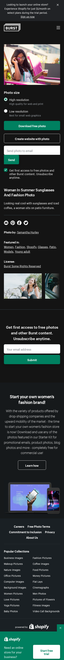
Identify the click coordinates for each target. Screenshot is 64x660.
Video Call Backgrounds (46, 611)
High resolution (19, 100)
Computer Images (14, 581)
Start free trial (46, 652)
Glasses (43, 246)
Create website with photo (32, 138)
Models (8, 251)
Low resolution (18, 111)
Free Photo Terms (39, 526)
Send (11, 159)
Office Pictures (12, 575)
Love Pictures (11, 599)
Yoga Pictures (11, 605)
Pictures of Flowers (44, 599)
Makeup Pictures (13, 563)
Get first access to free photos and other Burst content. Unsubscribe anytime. (31, 173)
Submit (32, 359)
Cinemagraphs (41, 587)
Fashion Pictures (42, 558)
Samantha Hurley (28, 232)
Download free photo (32, 125)
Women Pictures (13, 593)
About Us (32, 537)
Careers (19, 526)
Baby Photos (11, 611)
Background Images (15, 587)
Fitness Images (41, 605)
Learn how (32, 465)
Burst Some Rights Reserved (22, 265)
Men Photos (39, 593)
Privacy (50, 531)
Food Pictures (40, 570)
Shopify (31, 246)
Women (9, 246)
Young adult (22, 251)
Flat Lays (37, 581)
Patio (52, 246)
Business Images (13, 558)
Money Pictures (41, 575)
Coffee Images (41, 563)
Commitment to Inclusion (25, 531)
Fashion (20, 246)
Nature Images (12, 570)
